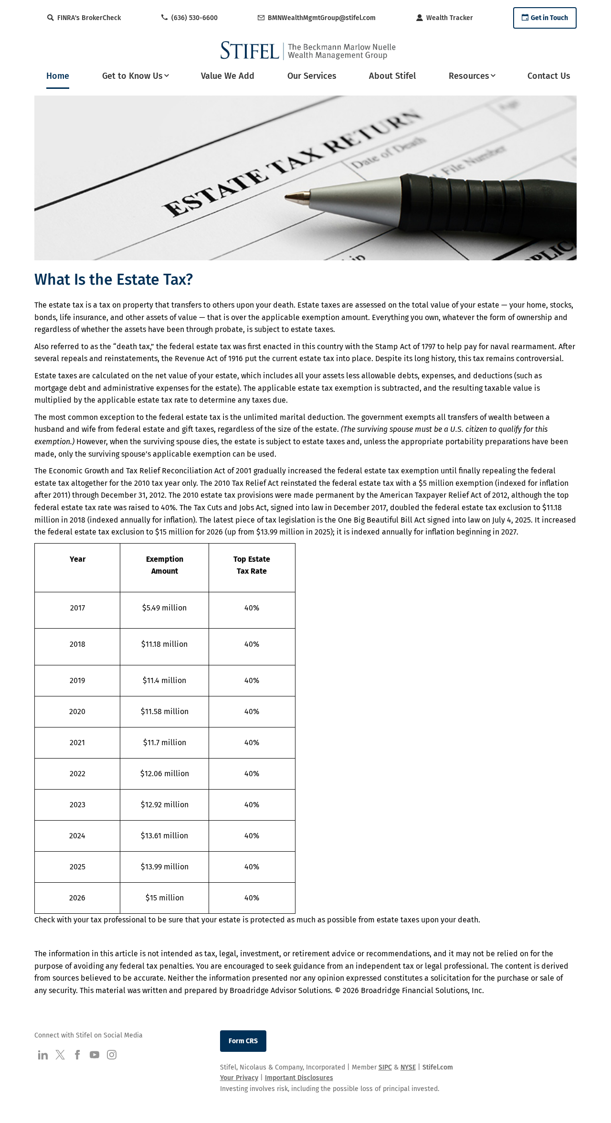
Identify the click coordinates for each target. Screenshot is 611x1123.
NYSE (408, 1067)
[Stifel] (308, 51)
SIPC (385, 1067)
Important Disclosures (299, 1078)
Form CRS (243, 1041)
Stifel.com (437, 1067)
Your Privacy (239, 1078)
